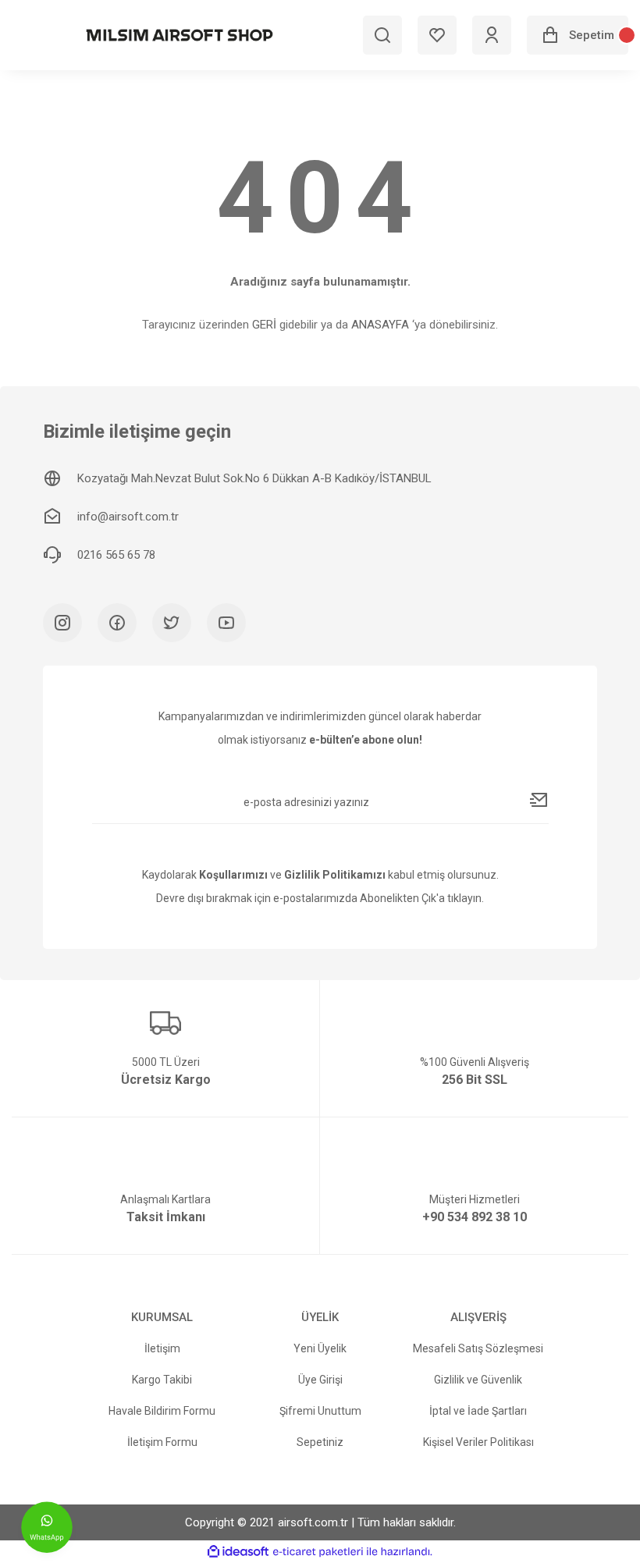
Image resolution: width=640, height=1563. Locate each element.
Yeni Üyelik (320, 1348)
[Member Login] (491, 35)
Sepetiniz (320, 1442)
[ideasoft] (238, 1551)
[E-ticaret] (318, 1552)
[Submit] (539, 799)
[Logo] (179, 35)
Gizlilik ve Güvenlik (478, 1379)
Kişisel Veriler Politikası (478, 1442)
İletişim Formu (162, 1442)
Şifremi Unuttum (320, 1411)
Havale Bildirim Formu (161, 1411)
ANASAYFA (380, 325)
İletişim (162, 1348)
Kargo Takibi (162, 1379)
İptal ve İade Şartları (478, 1411)
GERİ (264, 325)
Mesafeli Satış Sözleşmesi (478, 1348)
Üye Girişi (320, 1379)
